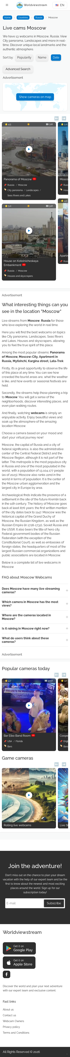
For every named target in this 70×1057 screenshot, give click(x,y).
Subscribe (54, 903)
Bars (9, 746)
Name (42, 57)
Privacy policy (11, 1026)
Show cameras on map (35, 97)
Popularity (24, 57)
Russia (38, 17)
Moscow (22, 185)
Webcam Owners (13, 1021)
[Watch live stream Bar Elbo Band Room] (29, 731)
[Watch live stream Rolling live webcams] (29, 821)
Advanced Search (18, 69)
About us (8, 1009)
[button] (56, 118)
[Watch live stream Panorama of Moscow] (29, 175)
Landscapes (32, 190)
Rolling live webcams (17, 825)
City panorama (15, 190)
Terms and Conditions (16, 1032)
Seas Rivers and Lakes (19, 195)
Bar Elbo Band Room (19, 735)
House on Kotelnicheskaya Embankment (21, 263)
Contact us (9, 1015)
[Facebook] (6, 974)
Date (56, 57)
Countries (23, 17)
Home (7, 17)
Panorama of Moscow (19, 179)
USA (10, 741)
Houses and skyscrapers (20, 276)
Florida (19, 741)
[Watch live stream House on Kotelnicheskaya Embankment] (29, 257)
